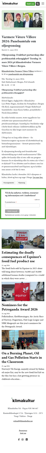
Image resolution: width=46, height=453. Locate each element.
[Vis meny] (43, 3)
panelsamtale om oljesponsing (20, 74)
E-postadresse (11, 202)
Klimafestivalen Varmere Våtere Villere (18, 71)
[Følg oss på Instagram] (23, 439)
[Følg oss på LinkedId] (27, 439)
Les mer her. (38, 177)
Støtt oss (30, 3)
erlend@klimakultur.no (23, 421)
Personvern (23, 430)
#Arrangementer (8, 183)
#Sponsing (21, 183)
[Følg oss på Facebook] (18, 439)
